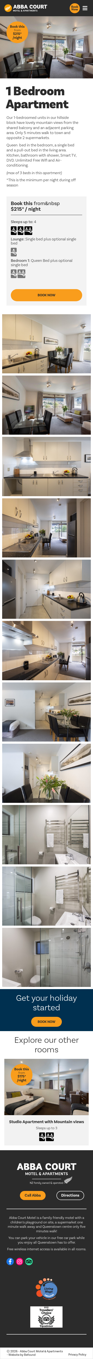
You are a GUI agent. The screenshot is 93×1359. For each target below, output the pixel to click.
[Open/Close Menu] (85, 8)
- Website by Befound (21, 1355)
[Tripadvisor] (29, 1261)
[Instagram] (19, 1261)
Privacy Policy (77, 1355)
